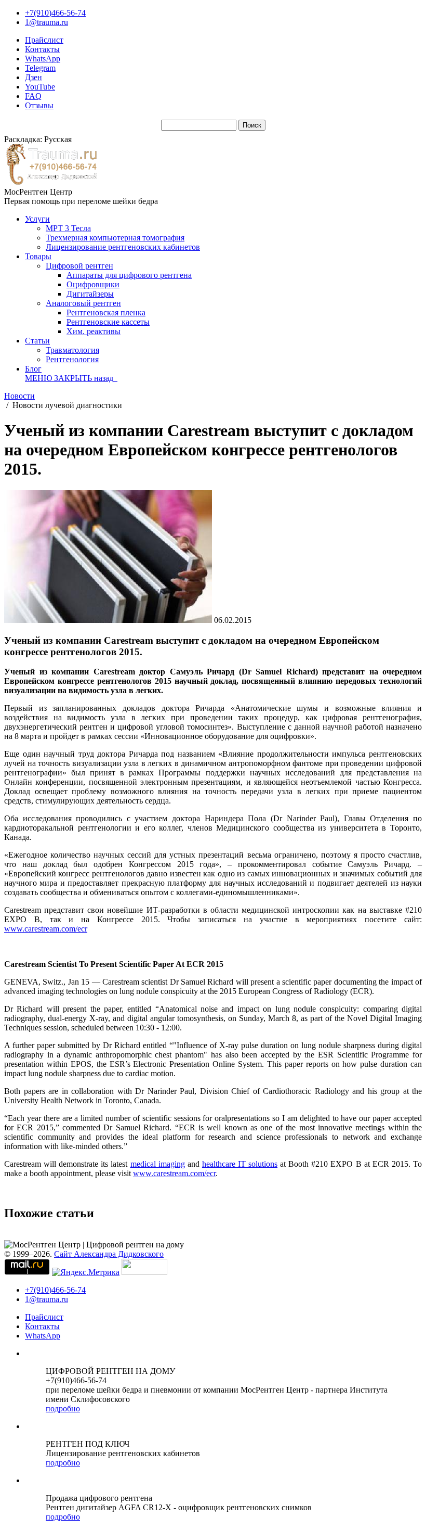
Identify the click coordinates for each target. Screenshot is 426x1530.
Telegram (40, 67)
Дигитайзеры (90, 293)
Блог (33, 368)
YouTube (40, 86)
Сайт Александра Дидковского (109, 1254)
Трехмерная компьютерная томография (115, 237)
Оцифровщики (92, 284)
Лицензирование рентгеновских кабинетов (123, 247)
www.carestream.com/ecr (45, 928)
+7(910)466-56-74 (55, 12)
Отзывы (39, 105)
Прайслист (44, 39)
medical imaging (157, 1163)
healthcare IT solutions (239, 1163)
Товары (38, 256)
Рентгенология (72, 359)
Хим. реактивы (93, 331)
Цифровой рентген (79, 265)
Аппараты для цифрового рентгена (129, 275)
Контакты (42, 49)
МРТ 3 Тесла (68, 228)
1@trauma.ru (46, 22)
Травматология (72, 350)
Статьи (37, 340)
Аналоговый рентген (83, 303)
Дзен (33, 77)
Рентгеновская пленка (105, 312)
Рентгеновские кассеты (108, 321)
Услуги (37, 218)
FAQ (33, 96)
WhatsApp (42, 58)
